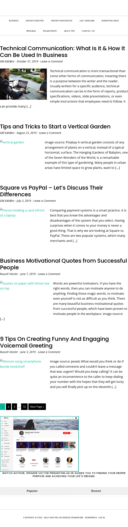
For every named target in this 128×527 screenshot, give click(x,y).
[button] (102, 28)
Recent (96, 491)
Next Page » (37, 407)
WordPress (91, 517)
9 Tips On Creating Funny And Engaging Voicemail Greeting (54, 342)
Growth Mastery (64, 8)
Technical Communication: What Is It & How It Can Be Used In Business (62, 51)
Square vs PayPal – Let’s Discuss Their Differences (51, 191)
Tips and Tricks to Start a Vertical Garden (55, 126)
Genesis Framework (73, 517)
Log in (101, 517)
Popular (32, 491)
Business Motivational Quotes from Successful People (63, 264)
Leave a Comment (51, 61)
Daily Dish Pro (51, 517)
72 (25, 406)
